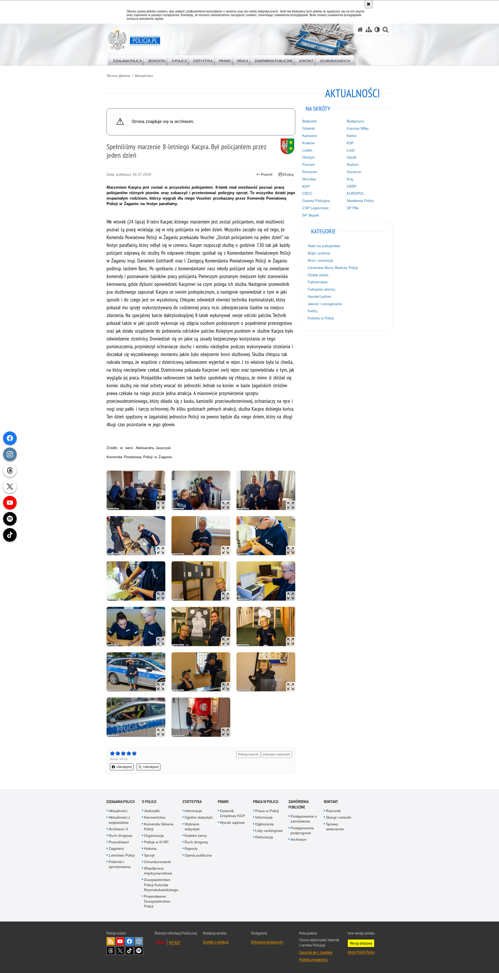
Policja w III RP (156, 842)
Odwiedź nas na (120, 941)
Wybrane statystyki (192, 826)
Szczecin (354, 172)
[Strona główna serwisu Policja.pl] (360, 29)
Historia (150, 848)
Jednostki (152, 811)
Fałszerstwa (317, 282)
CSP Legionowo (315, 208)
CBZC (307, 193)
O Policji (149, 801)
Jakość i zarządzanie (325, 304)
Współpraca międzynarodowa (158, 870)
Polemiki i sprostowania (119, 864)
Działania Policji (121, 801)
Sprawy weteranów (335, 826)
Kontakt (331, 801)
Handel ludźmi (319, 296)
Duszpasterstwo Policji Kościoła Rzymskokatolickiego (161, 885)
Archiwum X (118, 829)
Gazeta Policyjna (316, 201)
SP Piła (352, 208)
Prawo (223, 801)
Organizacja (154, 835)
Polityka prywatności (313, 959)
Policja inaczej (248, 754)
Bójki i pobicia (319, 253)
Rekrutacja (264, 837)
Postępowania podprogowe (302, 830)
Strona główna (118, 76)
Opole (352, 157)
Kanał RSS (111, 941)
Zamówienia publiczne (298, 804)
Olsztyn (308, 157)
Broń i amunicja (320, 260)
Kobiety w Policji (321, 318)
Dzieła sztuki (318, 275)
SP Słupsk (310, 215)
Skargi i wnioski (338, 817)
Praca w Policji (265, 801)
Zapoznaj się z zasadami (315, 952)
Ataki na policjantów (324, 246)
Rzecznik (333, 811)
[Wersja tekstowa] (377, 29)
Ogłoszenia (264, 824)
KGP (306, 186)
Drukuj (288, 174)
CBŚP (351, 186)
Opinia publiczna (198, 855)
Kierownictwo (155, 817)
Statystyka (192, 801)
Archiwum (299, 839)
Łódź (351, 150)
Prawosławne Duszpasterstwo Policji (157, 901)
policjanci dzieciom (276, 754)
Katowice (309, 136)
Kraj (350, 179)
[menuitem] (127, 59)
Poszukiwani (119, 842)
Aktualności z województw (119, 819)
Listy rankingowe (269, 831)
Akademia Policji (360, 201)
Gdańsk (308, 128)
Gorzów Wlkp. (358, 128)
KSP (350, 143)
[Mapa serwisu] (369, 29)
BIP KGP (174, 942)
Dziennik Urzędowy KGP (232, 813)
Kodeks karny (196, 835)
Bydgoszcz (355, 121)
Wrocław (309, 179)
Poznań (308, 164)
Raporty (191, 848)
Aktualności (143, 76)
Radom (353, 164)
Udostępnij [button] (124, 767)
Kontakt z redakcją (215, 941)
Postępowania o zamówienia (304, 818)
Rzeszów (309, 172)
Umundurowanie (157, 862)
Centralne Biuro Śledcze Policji (333, 268)
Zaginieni (116, 848)
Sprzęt (149, 855)
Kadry (312, 311)
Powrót (266, 174)
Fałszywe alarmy (321, 289)
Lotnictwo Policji (122, 855)
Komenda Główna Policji (158, 826)
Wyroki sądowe (232, 822)
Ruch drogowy (120, 835)
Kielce (352, 136)
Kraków (308, 143)
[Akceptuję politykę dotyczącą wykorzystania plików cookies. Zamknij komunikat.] (368, 4)
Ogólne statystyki (199, 817)
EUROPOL (355, 193)
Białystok (309, 121)
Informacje (193, 811)
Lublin (307, 150)
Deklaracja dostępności (267, 941)
